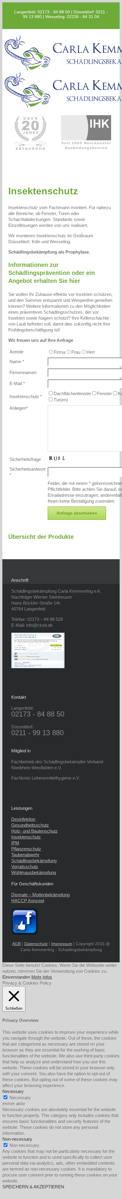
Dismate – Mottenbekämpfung (40, 894)
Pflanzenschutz (26, 848)
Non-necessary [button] (17, 1139)
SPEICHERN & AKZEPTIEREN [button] (33, 1186)
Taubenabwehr (25, 854)
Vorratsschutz (24, 866)
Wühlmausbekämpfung (33, 872)
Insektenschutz (26, 836)
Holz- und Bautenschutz (34, 830)
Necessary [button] (13, 1091)
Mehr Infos (41, 977)
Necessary (20, 1097)
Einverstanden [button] (16, 977)
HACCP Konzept (27, 900)
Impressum (61, 943)
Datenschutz (36, 943)
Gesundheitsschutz (30, 825)
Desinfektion (23, 819)
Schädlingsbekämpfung (34, 860)
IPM (15, 842)
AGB (16, 943)
